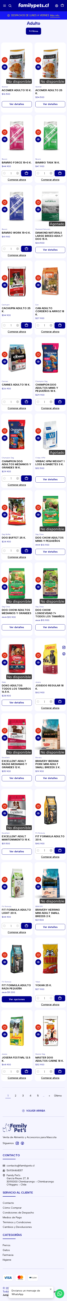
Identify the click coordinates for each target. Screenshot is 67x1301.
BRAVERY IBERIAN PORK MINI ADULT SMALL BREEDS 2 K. (47, 764)
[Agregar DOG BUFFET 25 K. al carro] (26, 551)
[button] (33, 31)
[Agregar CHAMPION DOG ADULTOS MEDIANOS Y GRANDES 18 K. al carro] (26, 478)
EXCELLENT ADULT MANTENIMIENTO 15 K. (16, 838)
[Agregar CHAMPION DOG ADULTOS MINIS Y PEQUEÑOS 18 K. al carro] (59, 402)
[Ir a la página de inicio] (33, 5)
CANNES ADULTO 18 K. (16, 384)
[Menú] (4, 5)
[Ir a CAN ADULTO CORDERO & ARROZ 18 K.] (50, 281)
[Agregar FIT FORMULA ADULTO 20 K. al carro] (59, 850)
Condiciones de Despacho (18, 1212)
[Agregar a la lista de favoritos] (5, 60)
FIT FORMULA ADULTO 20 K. (49, 838)
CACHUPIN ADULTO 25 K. (16, 310)
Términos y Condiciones (17, 1222)
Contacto (8, 1202)
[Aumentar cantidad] (17, 173)
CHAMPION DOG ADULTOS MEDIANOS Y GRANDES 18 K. (16, 464)
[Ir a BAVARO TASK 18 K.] (50, 136)
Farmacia (8, 1255)
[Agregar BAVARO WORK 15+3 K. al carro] (26, 249)
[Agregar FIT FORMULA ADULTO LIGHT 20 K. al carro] (26, 926)
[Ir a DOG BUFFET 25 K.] (17, 511)
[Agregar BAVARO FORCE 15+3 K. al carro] (26, 173)
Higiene (7, 1259)
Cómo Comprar (12, 1207)
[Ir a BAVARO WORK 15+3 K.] (17, 206)
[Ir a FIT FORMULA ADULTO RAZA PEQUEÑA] (17, 959)
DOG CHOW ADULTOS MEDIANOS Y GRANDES (16, 612)
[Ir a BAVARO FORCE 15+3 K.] (17, 136)
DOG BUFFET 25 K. (14, 537)
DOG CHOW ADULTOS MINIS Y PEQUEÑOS (49, 539)
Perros (6, 1245)
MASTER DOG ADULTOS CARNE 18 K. (49, 1059)
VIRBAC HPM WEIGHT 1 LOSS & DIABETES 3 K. (49, 463)
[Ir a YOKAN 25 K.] (50, 959)
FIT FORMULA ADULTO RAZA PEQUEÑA (16, 987)
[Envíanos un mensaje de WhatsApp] (59, 1293)
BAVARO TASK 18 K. (47, 162)
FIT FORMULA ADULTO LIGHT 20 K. (16, 911)
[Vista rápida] (5, 67)
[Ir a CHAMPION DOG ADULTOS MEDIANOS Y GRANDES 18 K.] (17, 434)
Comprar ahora (17, 179)
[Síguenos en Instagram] (17, 1143)
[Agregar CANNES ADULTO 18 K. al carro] (26, 402)
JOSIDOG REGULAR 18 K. (49, 687)
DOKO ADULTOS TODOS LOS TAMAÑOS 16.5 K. (16, 688)
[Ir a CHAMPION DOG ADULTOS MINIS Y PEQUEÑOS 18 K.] (50, 358)
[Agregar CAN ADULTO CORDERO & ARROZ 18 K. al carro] (59, 325)
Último (58, 1095)
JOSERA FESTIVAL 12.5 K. (16, 1059)
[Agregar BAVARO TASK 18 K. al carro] (59, 173)
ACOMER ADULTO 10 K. (16, 90)
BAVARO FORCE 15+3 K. (17, 162)
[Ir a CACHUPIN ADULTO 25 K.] (17, 281)
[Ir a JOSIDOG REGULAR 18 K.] (50, 659)
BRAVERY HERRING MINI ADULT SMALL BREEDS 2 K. (47, 913)
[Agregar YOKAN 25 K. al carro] (59, 998)
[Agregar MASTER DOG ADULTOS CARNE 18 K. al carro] (59, 1071)
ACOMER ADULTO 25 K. (48, 92)
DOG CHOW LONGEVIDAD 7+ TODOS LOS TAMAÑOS (49, 613)
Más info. (55, 15)
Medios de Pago (12, 1217)
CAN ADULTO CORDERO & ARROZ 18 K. (49, 311)
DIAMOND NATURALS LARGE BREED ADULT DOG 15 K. (49, 236)
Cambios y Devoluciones (17, 1227)
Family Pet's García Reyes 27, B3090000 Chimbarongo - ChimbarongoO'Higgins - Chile (30, 1180)
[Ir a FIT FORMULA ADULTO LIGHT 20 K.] (17, 883)
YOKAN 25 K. (43, 985)
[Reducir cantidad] (4, 173)
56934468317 (15, 1170)
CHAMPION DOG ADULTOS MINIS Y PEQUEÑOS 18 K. (46, 388)
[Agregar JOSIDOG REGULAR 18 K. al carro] (59, 702)
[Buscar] (10, 5)
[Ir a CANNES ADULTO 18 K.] (17, 358)
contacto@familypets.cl (20, 1165)
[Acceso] (56, 5)
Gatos (6, 1250)
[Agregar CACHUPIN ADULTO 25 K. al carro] (26, 325)
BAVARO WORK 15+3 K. (16, 232)
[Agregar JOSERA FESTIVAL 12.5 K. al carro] (26, 1071)
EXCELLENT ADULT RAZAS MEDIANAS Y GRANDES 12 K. (14, 764)
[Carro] (62, 6)
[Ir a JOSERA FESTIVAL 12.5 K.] (17, 1031)
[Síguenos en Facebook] (22, 1143)
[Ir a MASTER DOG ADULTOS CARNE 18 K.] (50, 1031)
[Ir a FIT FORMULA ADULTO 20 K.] (50, 810)
